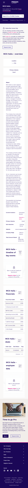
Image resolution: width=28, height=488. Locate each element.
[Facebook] (8, 470)
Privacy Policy (14, 477)
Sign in (5, 436)
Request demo (7, 47)
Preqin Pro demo (12, 32)
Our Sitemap (19, 479)
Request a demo (12, 275)
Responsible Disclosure (9, 482)
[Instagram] (4, 470)
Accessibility (7, 479)
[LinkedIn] (18, 470)
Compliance (13, 479)
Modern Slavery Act (8, 480)
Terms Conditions (7, 477)
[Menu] (4, 2)
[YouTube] (11, 470)
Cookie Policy (20, 477)
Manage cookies (18, 482)
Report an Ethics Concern (18, 480)
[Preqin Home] (15, 2)
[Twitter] (14, 470)
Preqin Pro (8, 36)
